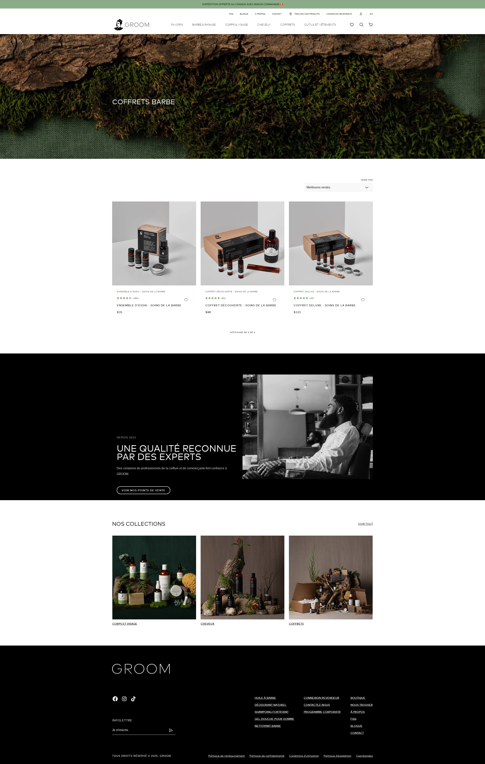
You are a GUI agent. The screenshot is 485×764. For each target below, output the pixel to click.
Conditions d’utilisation (304, 756)
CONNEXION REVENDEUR (339, 14)
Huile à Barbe (265, 698)
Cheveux (264, 24)
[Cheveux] (242, 577)
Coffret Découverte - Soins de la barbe (240, 305)
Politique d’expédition (337, 756)
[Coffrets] (331, 577)
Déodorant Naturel (270, 705)
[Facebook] (115, 699)
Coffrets (287, 24)
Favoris (177, 24)
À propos (357, 712)
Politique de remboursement (226, 756)
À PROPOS (260, 14)
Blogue (244, 14)
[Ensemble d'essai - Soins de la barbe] (154, 243)
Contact (357, 733)
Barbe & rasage (204, 24)
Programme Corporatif (322, 712)
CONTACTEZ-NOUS (317, 705)
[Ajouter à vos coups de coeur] (189, 299)
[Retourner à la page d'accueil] (141, 669)
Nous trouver (361, 705)
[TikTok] (133, 699)
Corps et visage (124, 623)
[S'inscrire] (171, 730)
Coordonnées (364, 756)
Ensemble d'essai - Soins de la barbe (149, 305)
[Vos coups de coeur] (352, 24)
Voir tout (365, 524)
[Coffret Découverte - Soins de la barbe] (243, 243)
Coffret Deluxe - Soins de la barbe (325, 305)
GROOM (165, 755)
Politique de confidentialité (267, 756)
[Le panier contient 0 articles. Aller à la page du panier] (370, 24)
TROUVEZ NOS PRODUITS (307, 14)
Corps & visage (236, 24)
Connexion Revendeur (321, 698)
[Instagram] (124, 699)
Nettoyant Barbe (268, 726)
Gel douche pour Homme (274, 719)
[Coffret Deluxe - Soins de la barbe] (331, 243)
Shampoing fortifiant (272, 712)
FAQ (231, 14)
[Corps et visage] (154, 577)
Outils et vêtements (320, 24)
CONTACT (277, 14)
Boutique (357, 698)
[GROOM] (131, 24)
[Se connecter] (361, 13)
